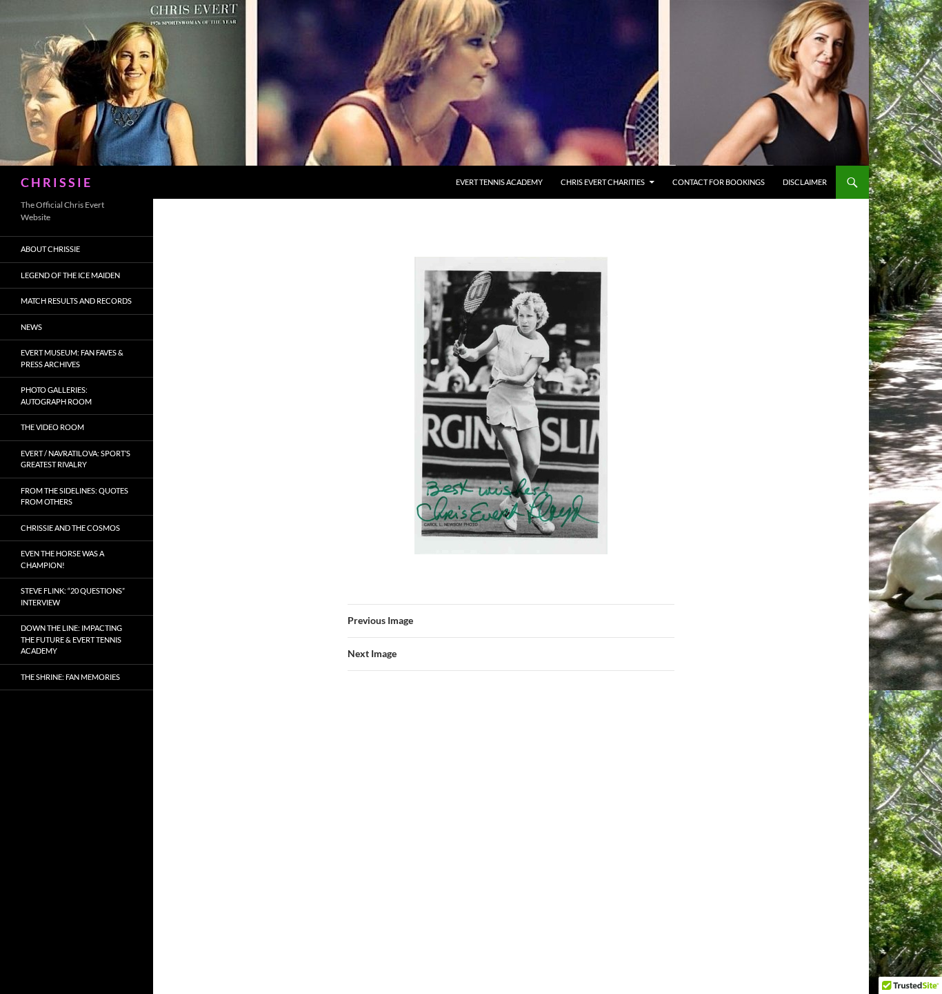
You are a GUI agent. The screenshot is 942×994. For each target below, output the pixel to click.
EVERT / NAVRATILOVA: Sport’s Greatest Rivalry (75, 459)
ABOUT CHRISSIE (50, 248)
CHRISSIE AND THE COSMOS (70, 527)
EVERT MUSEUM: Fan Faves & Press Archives (72, 358)
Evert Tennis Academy (499, 181)
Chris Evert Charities (603, 181)
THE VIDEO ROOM (52, 426)
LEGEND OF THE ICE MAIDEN (70, 275)
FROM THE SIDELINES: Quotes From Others (74, 496)
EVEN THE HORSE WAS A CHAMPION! (62, 559)
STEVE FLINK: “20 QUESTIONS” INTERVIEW (73, 596)
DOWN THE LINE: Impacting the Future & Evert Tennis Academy (71, 639)
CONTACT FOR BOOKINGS (718, 181)
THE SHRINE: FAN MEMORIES (70, 676)
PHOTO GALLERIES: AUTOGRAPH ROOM (56, 395)
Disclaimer (805, 181)
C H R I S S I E (55, 182)
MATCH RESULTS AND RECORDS (76, 300)
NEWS (31, 326)
